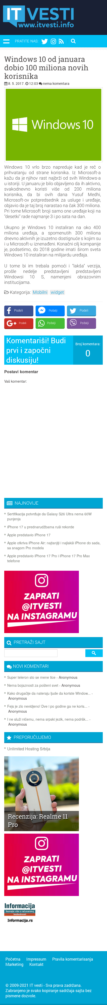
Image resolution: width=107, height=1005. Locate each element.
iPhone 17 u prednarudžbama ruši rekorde (40, 526)
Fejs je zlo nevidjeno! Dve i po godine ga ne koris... (47, 706)
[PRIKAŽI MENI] (6, 41)
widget (57, 292)
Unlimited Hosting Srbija (28, 749)
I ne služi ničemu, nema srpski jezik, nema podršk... (47, 719)
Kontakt (36, 964)
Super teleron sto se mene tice (31, 677)
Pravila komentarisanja (72, 959)
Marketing (14, 964)
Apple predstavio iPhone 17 (29, 534)
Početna (12, 959)
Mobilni (40, 292)
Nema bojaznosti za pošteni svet (32, 685)
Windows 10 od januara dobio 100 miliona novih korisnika (46, 67)
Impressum (36, 959)
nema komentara (56, 83)
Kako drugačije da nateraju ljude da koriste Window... (49, 693)
